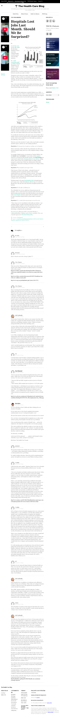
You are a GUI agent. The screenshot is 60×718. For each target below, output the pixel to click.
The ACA (27, 220)
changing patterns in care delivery (31, 159)
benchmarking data (28, 180)
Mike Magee (13, 696)
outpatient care (18, 220)
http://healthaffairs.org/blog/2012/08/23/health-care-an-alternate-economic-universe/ (25, 679)
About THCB (4, 1)
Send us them (49, 702)
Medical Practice (24, 14)
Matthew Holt (55, 88)
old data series (16, 46)
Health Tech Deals (24, 694)
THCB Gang (44, 14)
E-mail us (38, 697)
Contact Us (40, 1)
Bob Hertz (17, 403)
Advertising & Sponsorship (20, 1)
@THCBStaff (33, 692)
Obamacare (13, 220)
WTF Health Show (24, 695)
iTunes (22, 702)
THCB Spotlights (24, 692)
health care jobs (36, 219)
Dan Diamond (14, 211)
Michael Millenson (14, 699)
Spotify (25, 702)
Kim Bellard (13, 694)
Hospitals (41, 219)
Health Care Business (35, 14)
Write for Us (10, 1)
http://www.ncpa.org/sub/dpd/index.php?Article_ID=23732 (24, 280)
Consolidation (19, 219)
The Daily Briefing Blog (27, 214)
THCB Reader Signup (32, 1)
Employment (30, 219)
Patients (23, 220)
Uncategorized (16, 17)
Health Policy (16, 14)
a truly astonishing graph (15, 61)
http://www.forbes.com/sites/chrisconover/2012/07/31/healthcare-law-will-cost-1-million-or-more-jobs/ (27, 276)
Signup (47, 102)
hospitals (19, 194)
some (15, 194)
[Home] (29, 6)
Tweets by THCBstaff (3, 74)
